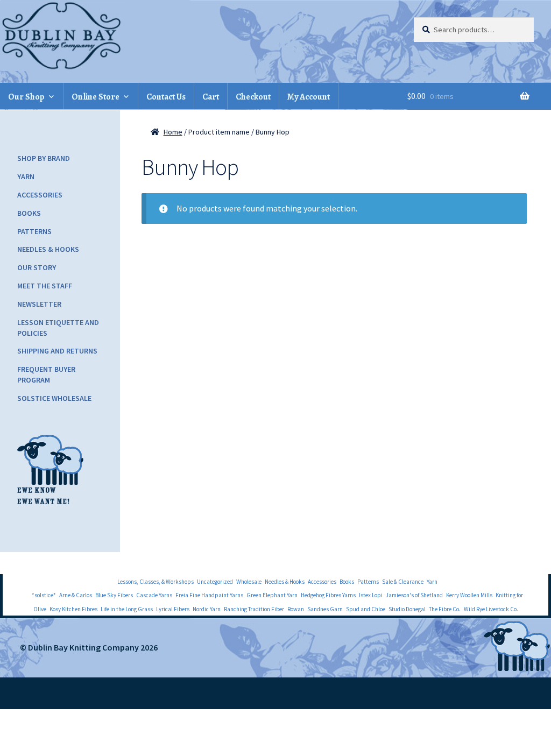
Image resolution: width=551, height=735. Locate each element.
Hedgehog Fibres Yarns (328, 595)
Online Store (95, 97)
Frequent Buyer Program (46, 374)
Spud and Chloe (365, 609)
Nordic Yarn (207, 609)
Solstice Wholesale (54, 398)
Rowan (295, 609)
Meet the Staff (44, 286)
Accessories (39, 195)
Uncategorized (215, 581)
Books (29, 213)
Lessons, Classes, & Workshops (155, 581)
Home (173, 132)
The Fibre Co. (445, 609)
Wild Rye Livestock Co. (491, 609)
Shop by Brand (43, 158)
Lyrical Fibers (172, 609)
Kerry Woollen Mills (469, 595)
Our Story (36, 267)
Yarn (25, 176)
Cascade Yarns (154, 595)
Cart (210, 97)
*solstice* (44, 595)
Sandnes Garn (325, 609)
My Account (308, 97)
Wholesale (249, 581)
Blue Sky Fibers (114, 595)
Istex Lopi (371, 595)
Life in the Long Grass (127, 609)
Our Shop (26, 97)
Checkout (253, 97)
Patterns (34, 231)
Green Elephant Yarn (272, 595)
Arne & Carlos (75, 595)
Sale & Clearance (402, 581)
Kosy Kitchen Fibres (73, 609)
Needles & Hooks (48, 249)
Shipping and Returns (57, 351)
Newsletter (39, 304)
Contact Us (166, 97)
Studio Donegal (407, 609)
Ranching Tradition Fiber (254, 609)
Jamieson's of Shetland (414, 595)
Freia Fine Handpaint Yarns (209, 595)
